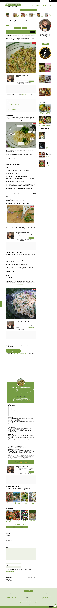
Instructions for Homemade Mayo (13, 104)
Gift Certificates (45, 598)
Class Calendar (45, 597)
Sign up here (24, 596)
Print (17, 396)
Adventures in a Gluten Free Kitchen (19, 353)
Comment (8, 547)
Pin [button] (21, 396)
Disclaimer (22, 602)
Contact (11, 598)
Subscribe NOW (42, 40)
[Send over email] (1, 306)
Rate (25, 396)
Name (7, 561)
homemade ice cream (10, 97)
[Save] (34, 43)
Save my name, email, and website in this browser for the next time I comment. (19, 569)
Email (7, 565)
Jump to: (9, 100)
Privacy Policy (27, 602)
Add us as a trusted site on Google (29, 9)
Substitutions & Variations (12, 109)
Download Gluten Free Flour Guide (13, 351)
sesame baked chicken (25, 94)
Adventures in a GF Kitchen (45, 596)
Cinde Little (24, 401)
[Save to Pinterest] (1, 304)
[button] (19, 393)
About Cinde (11, 596)
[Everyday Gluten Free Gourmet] (12, 6)
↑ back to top (28, 590)
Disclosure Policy (34, 602)
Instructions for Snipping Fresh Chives (14, 107)
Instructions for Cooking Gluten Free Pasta (15, 106)
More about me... (45, 43)
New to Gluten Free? (11, 597)
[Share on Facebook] (1, 302)
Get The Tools (9, 111)
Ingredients (9, 102)
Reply (33, 582)
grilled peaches (18, 97)
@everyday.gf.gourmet (23, 462)
